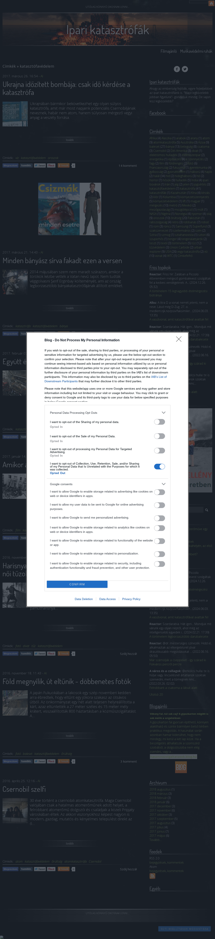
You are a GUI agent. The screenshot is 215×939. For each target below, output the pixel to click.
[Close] (180, 340)
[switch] (159, 422)
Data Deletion (84, 599)
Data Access (107, 599)
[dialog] (107, 469)
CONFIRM (77, 584)
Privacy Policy (131, 599)
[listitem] (107, 412)
